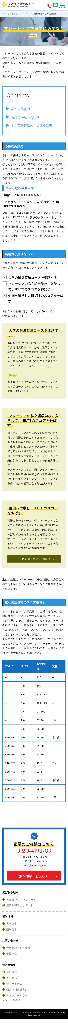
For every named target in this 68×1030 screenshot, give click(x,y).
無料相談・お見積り (34, 875)
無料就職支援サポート (19, 905)
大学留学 (11, 923)
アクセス (11, 977)
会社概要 (11, 972)
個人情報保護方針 (17, 989)
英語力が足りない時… (27, 117)
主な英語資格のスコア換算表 (31, 125)
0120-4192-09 (34, 851)
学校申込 (11, 953)
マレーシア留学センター (51, 1012)
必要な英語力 (20, 108)
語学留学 (11, 929)
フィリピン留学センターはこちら (34, 558)
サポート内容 (14, 983)
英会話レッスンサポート (21, 899)
